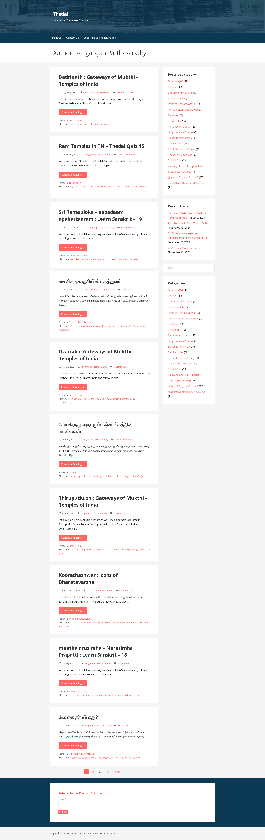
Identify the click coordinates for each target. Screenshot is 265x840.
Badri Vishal (76, 124)
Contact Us (72, 37)
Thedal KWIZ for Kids (180, 155)
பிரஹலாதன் (108, 757)
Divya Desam (100, 124)
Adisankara (76, 398)
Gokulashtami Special (180, 92)
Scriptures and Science (181, 132)
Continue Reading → (73, 112)
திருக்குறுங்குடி (139, 326)
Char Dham (88, 398)
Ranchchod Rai (127, 398)
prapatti (137, 695)
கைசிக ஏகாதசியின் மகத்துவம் (90, 281)
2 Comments (127, 289)
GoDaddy (114, 833)
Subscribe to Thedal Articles (100, 37)
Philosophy (74, 753)
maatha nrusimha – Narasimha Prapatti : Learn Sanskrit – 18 (96, 651)
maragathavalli (86, 549)
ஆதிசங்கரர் (76, 757)
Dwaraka (99, 398)
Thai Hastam (65, 626)
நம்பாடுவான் (64, 329)
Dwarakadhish (112, 398)
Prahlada (128, 695)
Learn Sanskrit (77, 695)
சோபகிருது (138, 476)
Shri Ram (105, 186)
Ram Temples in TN (90, 186)
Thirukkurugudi (108, 326)
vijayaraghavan (116, 549)
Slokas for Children (78, 255)
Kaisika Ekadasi (78, 326)
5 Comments (124, 725)
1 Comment (127, 227)
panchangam (98, 476)
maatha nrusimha (94, 695)
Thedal (60, 14)
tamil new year (124, 476)
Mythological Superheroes (183, 109)
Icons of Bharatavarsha (80, 618)
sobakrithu (111, 476)
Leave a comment (125, 92)
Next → (119, 771)
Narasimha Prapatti (113, 695)
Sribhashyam (141, 622)
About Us (56, 37)
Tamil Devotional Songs (181, 149)
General (73, 322)
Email (62, 799)
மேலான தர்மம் (120, 757)
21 (107, 771)
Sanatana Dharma (125, 622)
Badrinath (87, 124)
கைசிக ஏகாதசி (124, 326)
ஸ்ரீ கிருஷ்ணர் (134, 757)
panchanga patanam (81, 476)
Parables (173, 115)
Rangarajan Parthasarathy (96, 92)
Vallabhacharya (66, 402)
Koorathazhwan (78, 622)
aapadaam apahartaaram (83, 259)
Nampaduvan (93, 326)
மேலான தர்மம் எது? (78, 717)
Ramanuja (110, 622)
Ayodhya (75, 186)
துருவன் (85, 757)
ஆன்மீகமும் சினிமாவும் (179, 171)
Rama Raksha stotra (128, 259)
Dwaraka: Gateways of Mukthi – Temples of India (97, 355)
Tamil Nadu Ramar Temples (125, 186)
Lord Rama (112, 259)
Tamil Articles (84, 322)
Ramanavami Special (179, 126)
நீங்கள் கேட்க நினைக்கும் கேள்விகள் (186, 183)
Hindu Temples (76, 120)
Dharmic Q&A (175, 81)
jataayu (74, 549)
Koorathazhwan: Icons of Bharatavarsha (88, 578)
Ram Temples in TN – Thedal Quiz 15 (101, 146)
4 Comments (120, 366)
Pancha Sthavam (95, 622)
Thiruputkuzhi (101, 549)
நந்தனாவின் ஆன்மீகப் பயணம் (183, 177)
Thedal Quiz (75, 182)
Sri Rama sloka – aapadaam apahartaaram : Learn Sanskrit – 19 (100, 215)
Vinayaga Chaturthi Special (183, 166)
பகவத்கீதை (96, 757)
